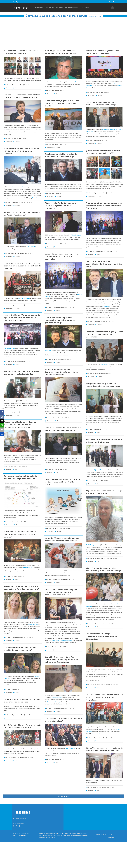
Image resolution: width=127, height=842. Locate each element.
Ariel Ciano (90, 131)
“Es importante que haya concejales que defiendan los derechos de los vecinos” (20, 534)
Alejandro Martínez (24, 298)
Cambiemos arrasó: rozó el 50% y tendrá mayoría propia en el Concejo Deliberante (104, 334)
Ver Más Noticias (63, 796)
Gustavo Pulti (31, 246)
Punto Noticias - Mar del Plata (19, 253)
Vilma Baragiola (107, 129)
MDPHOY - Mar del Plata (58, 528)
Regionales (50, 8)
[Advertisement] (63, 32)
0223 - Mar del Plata (98, 92)
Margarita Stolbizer (66, 640)
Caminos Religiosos (71, 8)
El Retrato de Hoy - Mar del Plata (19, 202)
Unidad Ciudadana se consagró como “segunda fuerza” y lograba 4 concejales (62, 256)
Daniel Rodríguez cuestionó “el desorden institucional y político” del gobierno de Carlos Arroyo (62, 659)
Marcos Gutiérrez (117, 129)
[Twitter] (110, 1)
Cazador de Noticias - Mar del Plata (102, 251)
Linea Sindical (85, 8)
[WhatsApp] (2, 425)
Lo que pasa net (55, 90)
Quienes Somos (100, 834)
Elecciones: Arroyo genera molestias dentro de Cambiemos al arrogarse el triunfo (62, 103)
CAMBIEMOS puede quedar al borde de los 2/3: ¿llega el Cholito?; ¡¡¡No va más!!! (62, 482)
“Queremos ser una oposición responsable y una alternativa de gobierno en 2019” (60, 320)
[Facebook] (106, 1)
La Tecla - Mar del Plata (17, 85)
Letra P (53, 193)
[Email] (2, 429)
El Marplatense (97, 140)
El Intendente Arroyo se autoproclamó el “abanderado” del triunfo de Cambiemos (21, 151)
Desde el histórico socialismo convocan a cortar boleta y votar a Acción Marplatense (104, 697)
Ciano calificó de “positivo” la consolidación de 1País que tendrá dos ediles (104, 264)
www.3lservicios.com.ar (19, 835)
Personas (59, 8)
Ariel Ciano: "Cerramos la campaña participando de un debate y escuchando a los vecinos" (61, 592)
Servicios (109, 834)
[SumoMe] (2, 434)
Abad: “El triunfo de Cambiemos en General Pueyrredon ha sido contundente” (61, 205)
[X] (2, 421)
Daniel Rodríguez (91, 545)
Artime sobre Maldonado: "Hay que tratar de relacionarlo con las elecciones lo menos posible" (20, 424)
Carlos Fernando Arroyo (19, 187)
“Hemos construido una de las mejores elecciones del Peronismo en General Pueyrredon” (104, 205)
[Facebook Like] (2, 417)
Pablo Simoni (36, 198)
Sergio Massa (55, 640)
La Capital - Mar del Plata (99, 193)
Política (7, 85)
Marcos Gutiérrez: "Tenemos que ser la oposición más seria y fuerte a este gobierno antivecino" (22, 317)
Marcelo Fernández (75, 82)
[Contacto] (113, 1)
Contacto (111, 837)
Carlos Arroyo (97, 733)
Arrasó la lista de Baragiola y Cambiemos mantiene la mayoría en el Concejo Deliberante (62, 372)
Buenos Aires (39, 8)
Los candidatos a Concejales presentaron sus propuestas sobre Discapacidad (102, 636)
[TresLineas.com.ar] (22, 7)
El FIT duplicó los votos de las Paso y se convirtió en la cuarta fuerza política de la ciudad (22, 265)
